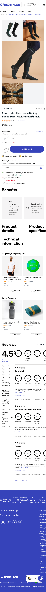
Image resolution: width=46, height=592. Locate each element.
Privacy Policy (26, 583)
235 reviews (21, 121)
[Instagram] (20, 522)
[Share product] (44, 109)
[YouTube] (15, 522)
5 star (39, 344)
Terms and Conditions (8, 583)
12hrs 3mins (19, 175)
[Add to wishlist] (5, 149)
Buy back (41, 562)
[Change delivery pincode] (41, 167)
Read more (18, 392)
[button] (4, 11)
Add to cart (17, 290)
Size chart (40, 131)
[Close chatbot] (27, 576)
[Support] (34, 4)
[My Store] (30, 4)
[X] (9, 522)
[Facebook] (3, 522)
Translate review (20, 395)
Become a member (10, 515)
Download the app (9, 510)
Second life (42, 556)
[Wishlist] (39, 4)
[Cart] (44, 4)
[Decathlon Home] (10, 4)
